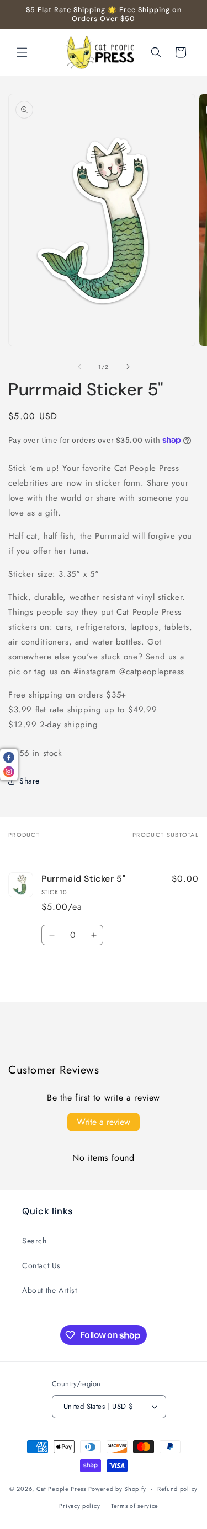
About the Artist (49, 1290)
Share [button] (29, 780)
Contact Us (41, 1265)
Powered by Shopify (117, 1488)
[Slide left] (79, 367)
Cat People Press (61, 1488)
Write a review (103, 1121)
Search (34, 1240)
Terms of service (134, 1505)
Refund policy (177, 1488)
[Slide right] (128, 367)
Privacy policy (79, 1505)
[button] (22, 52)
